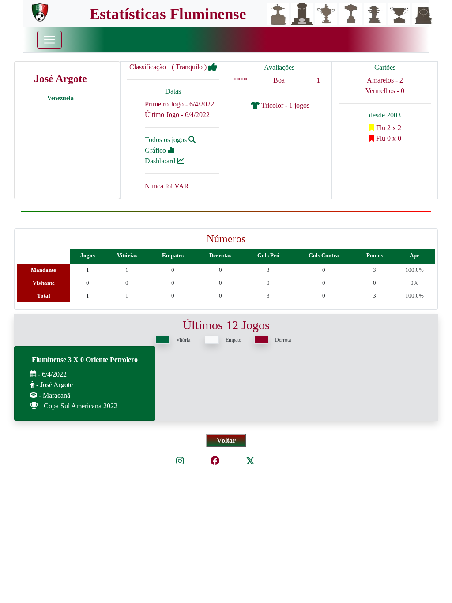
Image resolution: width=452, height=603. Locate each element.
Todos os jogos (166, 139)
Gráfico (156, 150)
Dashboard (161, 161)
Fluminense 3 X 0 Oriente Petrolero (85, 359)
